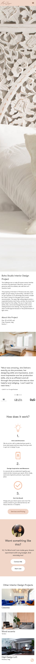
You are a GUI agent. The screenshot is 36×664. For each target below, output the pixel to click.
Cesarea (6, 607)
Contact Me (18, 562)
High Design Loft (9, 657)
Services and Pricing (18, 511)
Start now (18, 569)
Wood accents (8, 631)
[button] (33, 3)
